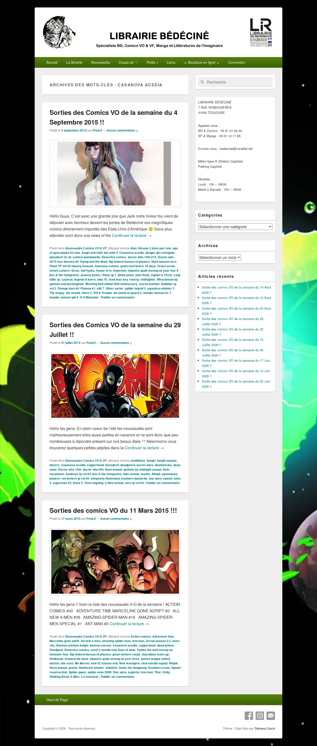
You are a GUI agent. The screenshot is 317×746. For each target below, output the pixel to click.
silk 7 (100, 288)
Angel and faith (92, 252)
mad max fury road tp (124, 279)
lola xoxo (67, 663)
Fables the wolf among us (155, 650)
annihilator (138, 460)
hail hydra (88, 270)
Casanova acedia (131, 252)
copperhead (95, 465)
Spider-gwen (77, 672)
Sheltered (85, 667)
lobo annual (131, 474)
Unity (166, 672)
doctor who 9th (93, 469)
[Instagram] (260, 716)
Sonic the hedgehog (133, 667)
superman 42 (62, 483)
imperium (120, 270)
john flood (142, 275)
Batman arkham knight (72, 645)
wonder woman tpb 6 (64, 297)
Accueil (51, 62)
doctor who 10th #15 (142, 257)
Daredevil (112, 465)
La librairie (74, 62)
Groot (75, 270)
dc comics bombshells (84, 257)
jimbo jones (126, 275)
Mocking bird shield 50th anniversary (111, 284)
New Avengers (129, 663)
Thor (158, 672)
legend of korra (85, 279)
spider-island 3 (135, 288)
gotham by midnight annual (142, 469)
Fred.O (97, 130)
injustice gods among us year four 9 (153, 270)
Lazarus (67, 279)
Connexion (236, 62)
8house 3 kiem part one (154, 248)
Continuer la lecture (131, 235)
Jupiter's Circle (161, 275)
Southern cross (159, 667)
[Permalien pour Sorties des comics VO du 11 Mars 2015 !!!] (115, 598)
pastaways (170, 474)
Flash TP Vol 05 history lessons (71, 266)
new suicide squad (154, 663)
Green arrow (166, 266)
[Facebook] (249, 716)
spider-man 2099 (99, 672)
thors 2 (78, 483)
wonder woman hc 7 (157, 293)
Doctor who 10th (69, 469)
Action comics (141, 636)
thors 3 (87, 293)
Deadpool (56, 650)
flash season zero (163, 261)
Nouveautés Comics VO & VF (85, 248)
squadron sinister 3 (160, 288)
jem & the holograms (64, 275)
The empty (57, 293)
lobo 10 (102, 279)
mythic (145, 474)
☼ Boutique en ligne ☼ (202, 62)
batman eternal (100, 645)
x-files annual (114, 483)
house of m (104, 270)
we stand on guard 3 (127, 293)
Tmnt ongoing (93, 483)
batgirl (151, 460)
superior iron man (140, 672)
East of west (126, 650)
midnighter (148, 279)
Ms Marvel (82, 663)
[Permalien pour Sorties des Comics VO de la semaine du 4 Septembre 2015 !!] (115, 209)
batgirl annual (166, 460)
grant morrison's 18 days (138, 266)
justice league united (155, 658)
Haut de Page (57, 699)
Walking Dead (59, 676)
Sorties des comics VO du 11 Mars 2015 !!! (113, 510)
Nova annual (58, 667)
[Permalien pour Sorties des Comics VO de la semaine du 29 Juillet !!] (115, 422)
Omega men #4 (68, 288)
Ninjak (156, 474)
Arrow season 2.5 (158, 641)
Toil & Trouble (102, 293)
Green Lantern (60, 270)
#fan (134, 248)
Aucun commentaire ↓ (122, 130)
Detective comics (114, 257)
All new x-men (91, 641)
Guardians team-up (155, 654)
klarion (54, 663)
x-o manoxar (90, 676)
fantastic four (59, 654)
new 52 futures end (104, 663)
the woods (73, 293)
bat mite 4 (111, 252)
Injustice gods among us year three (114, 658)
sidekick (111, 667)
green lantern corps (126, 654)
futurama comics (107, 266)
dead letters (165, 645)
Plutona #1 (87, 288)
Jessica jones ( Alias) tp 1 (98, 275)
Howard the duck (76, 658)
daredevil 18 (58, 257)
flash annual (113, 469)
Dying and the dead (93, 261)
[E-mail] (270, 716)
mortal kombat (149, 284)
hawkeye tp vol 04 (78, 474)
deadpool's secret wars (136, 465)
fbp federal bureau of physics (129, 261)
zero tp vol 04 (134, 483)
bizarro (54, 465)
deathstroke (163, 465)
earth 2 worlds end (104, 650)
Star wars (120, 672)
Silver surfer (114, 288)
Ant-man (138, 641)
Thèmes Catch (264, 728)
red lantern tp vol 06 (75, 478)
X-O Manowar (89, 297)
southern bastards (134, 478)
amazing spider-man (116, 641)
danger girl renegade (160, 252)
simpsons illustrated (105, 478)
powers (55, 478)
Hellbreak (56, 658)
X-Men (74, 676)
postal (73, 667)
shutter (99, 667)
